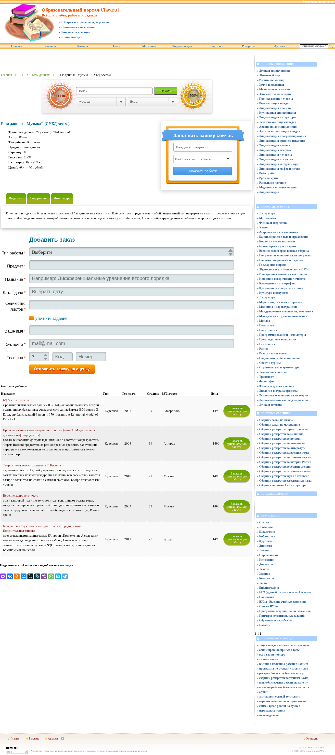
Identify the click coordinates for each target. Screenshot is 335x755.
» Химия (263, 227)
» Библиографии (268, 588)
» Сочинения (265, 597)
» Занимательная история (274, 94)
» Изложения (265, 560)
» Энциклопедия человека (274, 155)
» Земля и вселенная (270, 85)
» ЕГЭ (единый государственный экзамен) (284, 592)
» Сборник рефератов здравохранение (282, 429)
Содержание (38, 198)
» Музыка (263, 321)
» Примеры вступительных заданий (281, 616)
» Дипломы (264, 546)
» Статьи (263, 522)
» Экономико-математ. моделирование (282, 400)
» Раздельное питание (271, 183)
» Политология (267, 330)
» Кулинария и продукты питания (280, 288)
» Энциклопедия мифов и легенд (278, 169)
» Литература (266, 213)
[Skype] (58, 576)
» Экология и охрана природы (277, 391)
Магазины (149, 46)
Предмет (16, 266)
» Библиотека (266, 536)
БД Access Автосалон (17, 400)
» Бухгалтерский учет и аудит (276, 246)
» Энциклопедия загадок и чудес (278, 164)
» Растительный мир (270, 80)
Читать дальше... (270, 715)
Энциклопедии (182, 46)
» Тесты (262, 583)
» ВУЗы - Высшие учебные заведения (281, 602)
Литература (62, 198)
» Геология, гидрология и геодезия (280, 260)
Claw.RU (318, 747)
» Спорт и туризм (269, 363)
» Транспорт (265, 377)
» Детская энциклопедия (273, 71)
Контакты (312, 738)
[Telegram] (65, 576)
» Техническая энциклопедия (276, 122)
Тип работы (14, 253)
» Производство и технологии (276, 339)
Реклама (34, 738)
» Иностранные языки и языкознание (282, 274)
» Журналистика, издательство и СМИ (283, 269)
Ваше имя (15, 331)
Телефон (16, 358)
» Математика (266, 218)
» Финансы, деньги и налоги (276, 386)
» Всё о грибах (266, 173)
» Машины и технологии (273, 89)
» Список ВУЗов (267, 606)
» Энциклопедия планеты (274, 108)
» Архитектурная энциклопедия (278, 131)
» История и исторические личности (281, 279)
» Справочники (267, 555)
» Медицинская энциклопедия (277, 187)
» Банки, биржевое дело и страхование (282, 237)
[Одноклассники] (17, 576)
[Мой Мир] (23, 576)
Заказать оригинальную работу (237, 411)
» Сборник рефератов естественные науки (284, 480)
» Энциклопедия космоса (273, 145)
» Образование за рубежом (274, 620)
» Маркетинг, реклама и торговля (279, 302)
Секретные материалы (317, 1)
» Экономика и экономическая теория (282, 395)
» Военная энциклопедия (273, 103)
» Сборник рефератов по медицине (280, 434)
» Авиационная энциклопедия (277, 127)
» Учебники (265, 527)
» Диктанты (265, 564)
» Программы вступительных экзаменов (283, 611)
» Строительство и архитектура (278, 367)
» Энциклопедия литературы (276, 117)
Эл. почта (16, 344)
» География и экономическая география (284, 255)
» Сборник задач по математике (278, 424)
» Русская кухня (268, 178)
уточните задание (51, 318)
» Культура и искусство (272, 293)
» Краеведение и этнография (276, 283)
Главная (16, 46)
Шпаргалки (215, 46)
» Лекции (263, 550)
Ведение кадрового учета (20, 495)
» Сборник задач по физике (275, 420)
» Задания (263, 574)
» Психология (266, 344)
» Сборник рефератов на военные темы (283, 452)
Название (15, 279)
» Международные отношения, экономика (285, 311)
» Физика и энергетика (272, 223)
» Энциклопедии (268, 192)
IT (21, 74)
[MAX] (3, 576)
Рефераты (248, 46)
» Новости (263, 625)
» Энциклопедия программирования (281, 136)
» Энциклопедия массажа (274, 150)
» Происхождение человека (275, 99)
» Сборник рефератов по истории (279, 438)
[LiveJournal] (37, 576)
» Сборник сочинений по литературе (281, 485)
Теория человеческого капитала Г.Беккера (32, 465)
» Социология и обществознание (278, 358)
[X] (30, 576)
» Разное (262, 349)
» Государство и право (271, 265)
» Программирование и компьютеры (281, 335)
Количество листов (15, 306)
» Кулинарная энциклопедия (276, 113)
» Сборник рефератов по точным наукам (284, 457)
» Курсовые (264, 541)
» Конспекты (265, 578)
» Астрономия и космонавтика (277, 232)
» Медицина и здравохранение (277, 307)
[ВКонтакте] (10, 576)
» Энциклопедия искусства (275, 159)
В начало (50, 46)
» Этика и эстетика (269, 405)
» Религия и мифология (272, 353)
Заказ (116, 46)
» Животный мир (268, 75)
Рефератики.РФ (315, 751)
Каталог (82, 46)
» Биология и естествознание (276, 241)
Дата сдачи (14, 293)
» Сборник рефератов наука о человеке (283, 476)
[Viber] (44, 576)
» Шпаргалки (266, 532)
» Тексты (263, 569)
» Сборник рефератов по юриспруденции (284, 466)
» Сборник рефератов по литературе (281, 448)
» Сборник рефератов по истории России (284, 462)
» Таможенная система (272, 372)
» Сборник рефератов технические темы (283, 471)
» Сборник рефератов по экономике (281, 443)
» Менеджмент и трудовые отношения (282, 316)
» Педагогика (265, 325)
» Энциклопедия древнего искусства (281, 141)
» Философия (266, 381)
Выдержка (16, 198)
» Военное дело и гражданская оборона (283, 251)
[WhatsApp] (51, 576)
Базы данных (41, 74)
